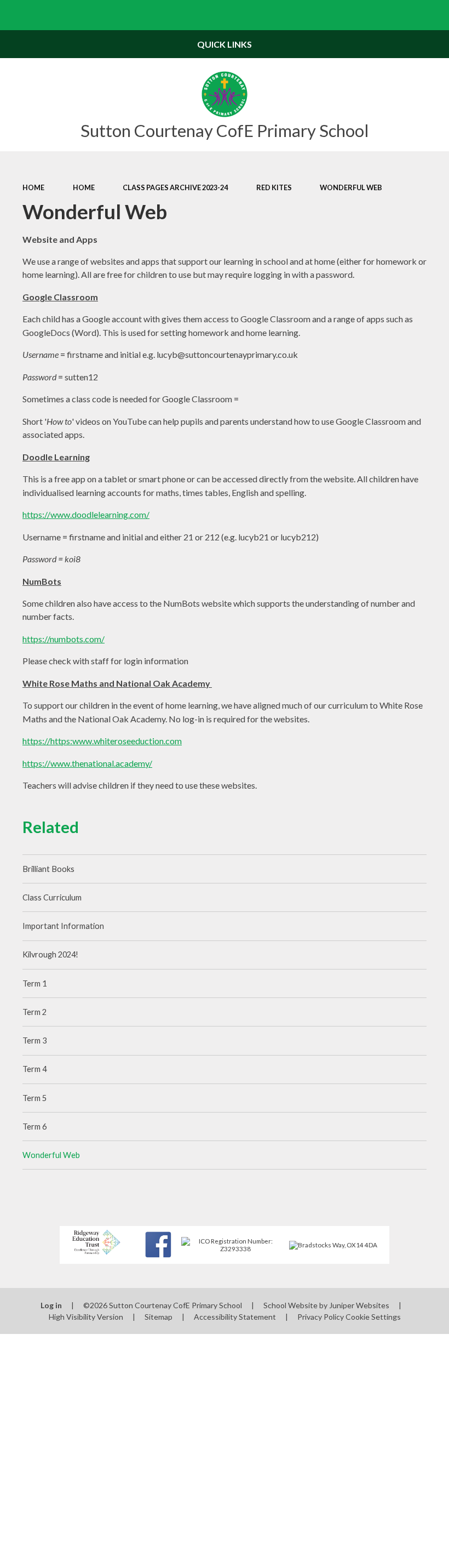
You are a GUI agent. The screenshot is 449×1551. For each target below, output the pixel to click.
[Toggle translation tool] (404, 15)
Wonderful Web (351, 187)
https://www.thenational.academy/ (87, 763)
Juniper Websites (359, 1305)
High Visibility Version (86, 1316)
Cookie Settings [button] (373, 1316)
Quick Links (224, 44)
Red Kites (274, 187)
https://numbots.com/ (63, 639)
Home (33, 187)
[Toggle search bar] (434, 15)
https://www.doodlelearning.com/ (85, 514)
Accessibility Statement (235, 1316)
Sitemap (158, 1316)
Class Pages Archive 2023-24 (175, 187)
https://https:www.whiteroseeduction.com (102, 740)
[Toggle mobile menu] (15, 15)
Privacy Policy (320, 1316)
